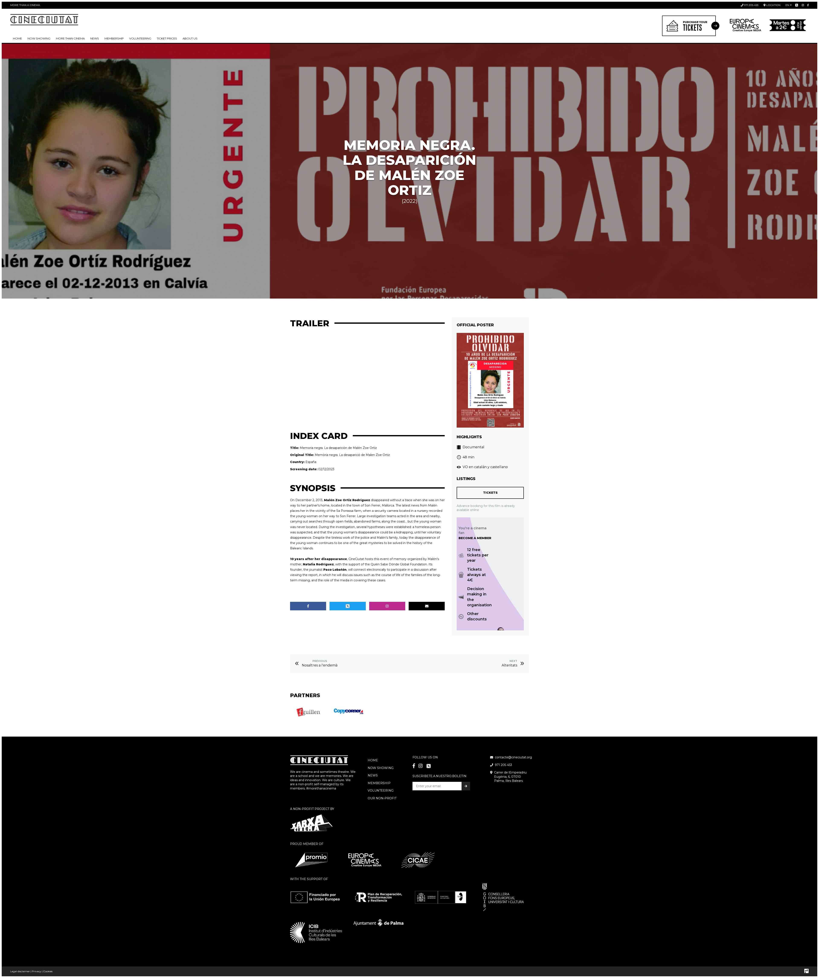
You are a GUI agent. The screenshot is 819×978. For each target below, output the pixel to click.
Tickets (490, 493)
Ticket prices (167, 38)
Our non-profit (382, 798)
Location (773, 5)
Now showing (39, 38)
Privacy (36, 971)
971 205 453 (751, 5)
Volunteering (140, 38)
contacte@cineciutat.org (513, 757)
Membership (379, 783)
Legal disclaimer (20, 971)
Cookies (47, 971)
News (94, 38)
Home (17, 38)
